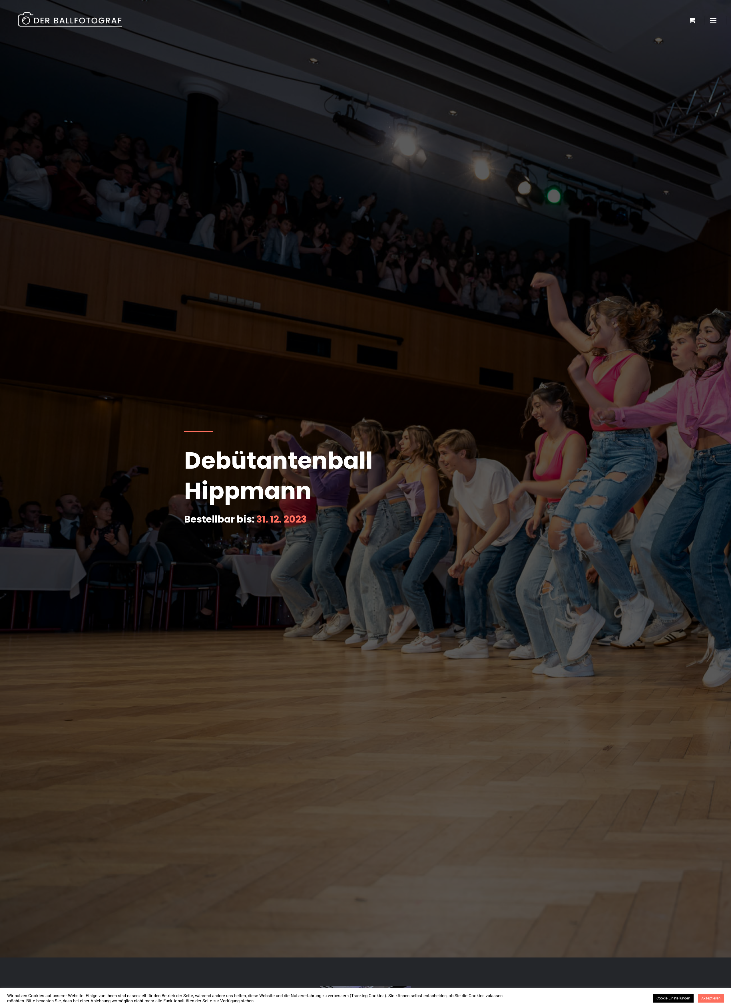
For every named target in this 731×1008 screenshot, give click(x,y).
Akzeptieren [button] (710, 998)
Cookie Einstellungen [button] (673, 998)
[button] (692, 20)
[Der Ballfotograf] (75, 20)
